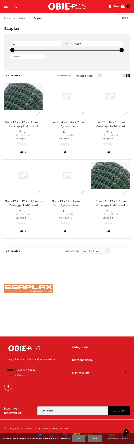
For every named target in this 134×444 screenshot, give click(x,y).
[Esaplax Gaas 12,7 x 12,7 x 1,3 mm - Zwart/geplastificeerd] (23, 175)
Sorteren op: (65, 75)
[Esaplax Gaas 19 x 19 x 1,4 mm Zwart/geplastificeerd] (67, 175)
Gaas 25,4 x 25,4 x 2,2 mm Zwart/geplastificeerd (67, 124)
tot (67, 43)
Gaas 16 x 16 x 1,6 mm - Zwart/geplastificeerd (110, 124)
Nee (95, 438)
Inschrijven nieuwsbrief (12, 410)
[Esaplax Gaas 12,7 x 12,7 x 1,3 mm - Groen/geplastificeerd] (23, 96)
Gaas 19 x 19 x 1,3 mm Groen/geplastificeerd (110, 203)
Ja (79, 438)
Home (7, 18)
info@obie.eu (21, 375)
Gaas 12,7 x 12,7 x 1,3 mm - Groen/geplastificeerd (23, 124)
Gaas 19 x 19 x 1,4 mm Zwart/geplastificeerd (67, 203)
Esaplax (38, 18)
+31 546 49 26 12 (26, 369)
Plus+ (65, 428)
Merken (22, 18)
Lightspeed (43, 428)
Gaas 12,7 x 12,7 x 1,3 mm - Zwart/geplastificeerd (23, 203)
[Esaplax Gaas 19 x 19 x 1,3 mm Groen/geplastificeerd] (110, 175)
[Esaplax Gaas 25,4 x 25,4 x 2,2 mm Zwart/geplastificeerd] (67, 96)
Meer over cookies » (118, 438)
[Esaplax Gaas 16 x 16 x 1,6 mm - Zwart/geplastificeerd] (110, 96)
